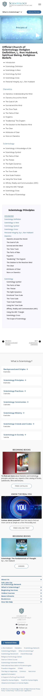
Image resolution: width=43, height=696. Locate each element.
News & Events (7, 596)
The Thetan (10, 160)
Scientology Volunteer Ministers (12, 662)
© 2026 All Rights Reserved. (18, 689)
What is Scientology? (11, 12)
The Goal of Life (12, 102)
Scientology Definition (14, 66)
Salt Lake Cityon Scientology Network (11, 583)
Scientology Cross (12, 78)
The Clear (9, 128)
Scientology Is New (13, 70)
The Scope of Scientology (15, 195)
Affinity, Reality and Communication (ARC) (22, 183)
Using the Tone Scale (14, 179)
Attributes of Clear (13, 132)
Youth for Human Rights (29, 680)
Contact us (23, 625)
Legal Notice (27, 690)
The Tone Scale (11, 171)
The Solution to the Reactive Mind (19, 125)
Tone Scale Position (13, 175)
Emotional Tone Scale (14, 168)
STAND (20, 668)
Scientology (8, 279)
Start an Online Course (9, 659)
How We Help (7, 602)
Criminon (23, 671)
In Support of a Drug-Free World (12, 677)
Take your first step (34, 12)
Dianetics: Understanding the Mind (19, 94)
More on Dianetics (13, 136)
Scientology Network (31, 648)
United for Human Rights (10, 680)
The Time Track (11, 109)
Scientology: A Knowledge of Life (18, 148)
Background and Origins (11, 343)
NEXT (36, 341)
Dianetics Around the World (16, 98)
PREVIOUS (8, 341)
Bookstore (5, 599)
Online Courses (8, 593)
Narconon (32, 671)
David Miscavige (26, 654)
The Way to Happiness (9, 671)
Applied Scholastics (8, 674)
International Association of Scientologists (16, 665)
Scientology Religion (8, 651)
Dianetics (7, 236)
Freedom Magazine (8, 668)
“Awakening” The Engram (15, 121)
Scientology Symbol (13, 74)
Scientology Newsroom (9, 654)
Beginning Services (9, 590)
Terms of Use (19, 690)
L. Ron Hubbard (6, 648)
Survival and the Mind (14, 105)
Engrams (9, 117)
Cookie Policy (10, 690)
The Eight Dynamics (13, 164)
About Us (5, 580)
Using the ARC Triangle (14, 187)
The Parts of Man (12, 113)
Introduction (10, 63)
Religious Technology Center (11, 657)
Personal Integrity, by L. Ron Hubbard (20, 82)
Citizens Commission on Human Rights (14, 683)
